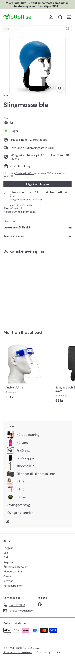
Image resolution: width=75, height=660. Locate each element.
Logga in (8, 548)
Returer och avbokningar (17, 652)
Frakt (6, 557)
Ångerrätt (9, 562)
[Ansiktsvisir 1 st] (28, 370)
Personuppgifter (13, 585)
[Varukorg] (59, 17)
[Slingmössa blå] (28, 289)
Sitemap (8, 581)
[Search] (68, 28)
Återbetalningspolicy (15, 567)
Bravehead (31, 332)
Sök (5, 552)
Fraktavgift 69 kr (24, 173)
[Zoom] (59, 88)
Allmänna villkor (12, 571)
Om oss (8, 576)
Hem (6, 95)
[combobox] (37, 28)
